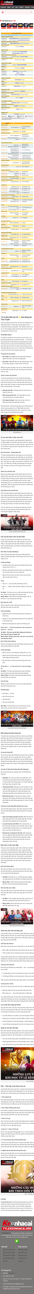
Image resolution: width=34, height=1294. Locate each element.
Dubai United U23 (14, 261)
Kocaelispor (17, 68)
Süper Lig (3, 66)
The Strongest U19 (27, 207)
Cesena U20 (25, 196)
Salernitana (15, 71)
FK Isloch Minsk (15, 229)
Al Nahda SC (25, 171)
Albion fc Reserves (26, 158)
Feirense (17, 109)
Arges (23, 79)
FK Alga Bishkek (26, 234)
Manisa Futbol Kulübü (21, 64)
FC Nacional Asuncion (15, 94)
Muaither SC (25, 237)
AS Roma (17, 83)
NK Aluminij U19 (15, 188)
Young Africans (15, 181)
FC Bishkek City (15, 234)
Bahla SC (16, 175)
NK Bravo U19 (15, 186)
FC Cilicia (24, 310)
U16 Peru (24, 276)
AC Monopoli (21, 74)
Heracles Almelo (23, 51)
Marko (23, 226)
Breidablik (16, 106)
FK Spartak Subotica (15, 56)
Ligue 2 (2, 84)
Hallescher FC (17, 91)
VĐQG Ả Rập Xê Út (5, 45)
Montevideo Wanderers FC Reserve (25, 146)
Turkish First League (6, 63)
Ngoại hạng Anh (5, 96)
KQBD (8, 7)
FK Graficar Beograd (27, 200)
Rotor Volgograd (14, 135)
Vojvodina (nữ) (15, 270)
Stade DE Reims (17, 86)
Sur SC (23, 173)
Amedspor (22, 68)
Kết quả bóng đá (23, 1249)
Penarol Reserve (14, 158)
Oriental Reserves (13, 40)
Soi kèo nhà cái (22, 1258)
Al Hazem (22, 46)
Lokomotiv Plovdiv (18, 59)
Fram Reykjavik (22, 106)
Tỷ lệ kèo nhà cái (6, 1233)
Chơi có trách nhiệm (9, 1258)
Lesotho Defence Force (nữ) (26, 255)
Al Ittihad (17, 46)
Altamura (16, 74)
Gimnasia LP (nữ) (26, 288)
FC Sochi (24, 138)
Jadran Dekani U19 (14, 190)
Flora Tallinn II (25, 166)
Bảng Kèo (27, 7)
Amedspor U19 (26, 284)
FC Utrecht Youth (15, 51)
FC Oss (25, 53)
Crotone (17, 73)
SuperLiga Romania (5, 78)
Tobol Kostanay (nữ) (13, 294)
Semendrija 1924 (14, 201)
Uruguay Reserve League (7, 36)
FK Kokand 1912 (14, 266)
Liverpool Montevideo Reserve (23, 40)
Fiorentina (22, 83)
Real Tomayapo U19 (13, 209)
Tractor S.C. (16, 217)
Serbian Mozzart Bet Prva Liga (8, 54)
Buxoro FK (24, 266)
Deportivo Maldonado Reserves (13, 145)
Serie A (2, 81)
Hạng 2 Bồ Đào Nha (5, 107)
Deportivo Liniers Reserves (14, 244)
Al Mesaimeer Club (14, 237)
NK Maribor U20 (26, 188)
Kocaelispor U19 (14, 284)
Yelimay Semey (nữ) (27, 294)
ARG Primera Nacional (6, 101)
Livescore (3, 7)
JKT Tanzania (25, 181)
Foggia (21, 73)
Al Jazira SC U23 (14, 260)
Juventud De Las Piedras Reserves (26, 156)
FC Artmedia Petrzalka (25, 213)
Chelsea (21, 97)
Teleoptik (24, 201)
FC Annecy (23, 86)
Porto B (21, 109)
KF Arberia (24, 281)
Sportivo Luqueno (24, 94)
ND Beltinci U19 (26, 190)
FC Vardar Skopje (14, 178)
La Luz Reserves (26, 150)
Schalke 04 (23, 91)
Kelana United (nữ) (27, 300)
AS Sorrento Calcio (22, 71)
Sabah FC (16, 306)
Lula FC (17, 251)
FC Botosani (15, 162)
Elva (18, 166)
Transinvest (16, 131)
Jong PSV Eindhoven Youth (17, 53)
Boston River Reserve (27, 153)
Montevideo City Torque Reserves (14, 149)
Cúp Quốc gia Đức (5, 89)
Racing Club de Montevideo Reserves (13, 153)
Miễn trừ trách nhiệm (9, 1252)
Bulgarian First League (6, 58)
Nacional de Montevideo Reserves (13, 156)
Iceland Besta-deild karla (7, 104)
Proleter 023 (15, 200)
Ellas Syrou (16, 226)
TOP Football (15, 281)
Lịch (13, 7)
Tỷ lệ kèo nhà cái (6, 1202)
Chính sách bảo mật (9, 1249)
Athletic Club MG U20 (24, 43)
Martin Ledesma (14, 297)
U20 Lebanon (15, 274)
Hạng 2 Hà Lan (4, 50)
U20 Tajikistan (25, 274)
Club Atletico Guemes (15, 102)
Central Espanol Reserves (24, 38)
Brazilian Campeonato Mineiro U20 (9, 41)
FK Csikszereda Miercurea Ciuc (26, 162)
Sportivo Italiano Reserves (26, 241)
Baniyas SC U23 (26, 261)
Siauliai (24, 131)
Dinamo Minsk (25, 229)
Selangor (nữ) (15, 300)
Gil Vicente (16, 114)
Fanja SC (16, 173)
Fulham (17, 97)
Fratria (24, 222)
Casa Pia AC (22, 114)
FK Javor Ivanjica (24, 56)
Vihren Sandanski (14, 222)
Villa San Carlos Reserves (15, 241)
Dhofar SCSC (25, 175)
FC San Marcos (15, 127)
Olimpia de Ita (25, 297)
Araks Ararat (15, 310)
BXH (17, 7)
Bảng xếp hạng (22, 1255)
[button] (32, 3)
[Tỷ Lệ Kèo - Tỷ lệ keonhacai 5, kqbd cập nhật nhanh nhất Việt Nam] (8, 2)
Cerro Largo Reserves (13, 38)
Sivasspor (15, 64)
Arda (24, 59)
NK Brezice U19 (26, 186)
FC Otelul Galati (18, 79)
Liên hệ (5, 1261)
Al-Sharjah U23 (26, 260)
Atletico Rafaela (24, 102)
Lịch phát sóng (22, 1252)
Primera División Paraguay (7, 92)
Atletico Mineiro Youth (14, 43)
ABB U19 (24, 209)
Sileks (23, 178)
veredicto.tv (11, 1273)
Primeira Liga (4, 112)
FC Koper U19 (25, 192)
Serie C (2, 69)
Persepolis (24, 217)
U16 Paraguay (15, 276)
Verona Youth (15, 196)
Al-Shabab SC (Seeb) (13, 171)
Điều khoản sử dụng (9, 1255)
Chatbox (21, 7)
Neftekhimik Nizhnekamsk (25, 135)
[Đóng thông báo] (31, 12)
